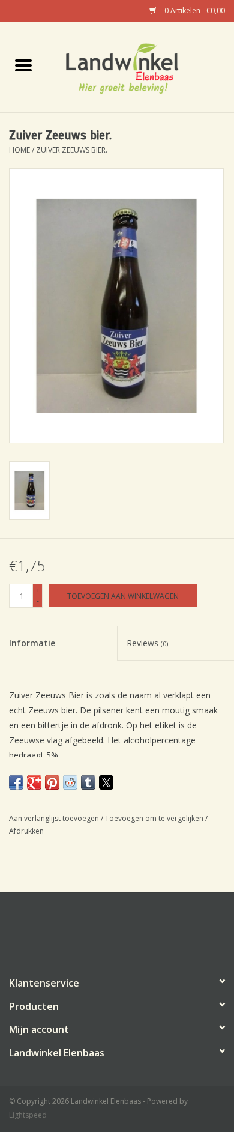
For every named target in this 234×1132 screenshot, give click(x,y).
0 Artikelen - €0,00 (194, 10)
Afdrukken (26, 831)
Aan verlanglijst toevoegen (55, 818)
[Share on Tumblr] (88, 782)
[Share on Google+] (34, 782)
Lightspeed (28, 1115)
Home (19, 150)
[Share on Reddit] (70, 782)
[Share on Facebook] (16, 782)
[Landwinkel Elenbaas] (140, 66)
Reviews (147, 643)
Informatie (32, 643)
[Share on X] (106, 782)
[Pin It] (52, 782)
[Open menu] (23, 65)
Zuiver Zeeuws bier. (71, 150)
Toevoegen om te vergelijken (155, 818)
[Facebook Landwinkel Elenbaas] (117, 929)
